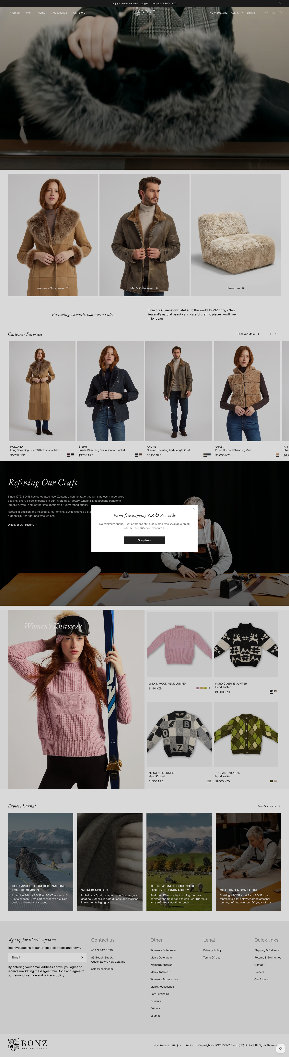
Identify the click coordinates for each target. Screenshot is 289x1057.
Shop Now (144, 540)
